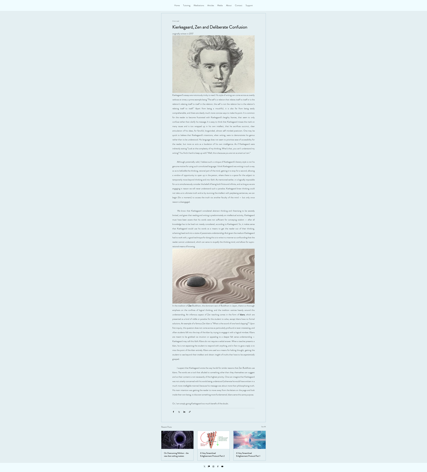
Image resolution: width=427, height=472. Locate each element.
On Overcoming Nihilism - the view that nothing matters (176, 454)
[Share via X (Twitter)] (179, 412)
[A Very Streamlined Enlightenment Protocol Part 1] (250, 440)
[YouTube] (222, 466)
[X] (204, 466)
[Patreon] (209, 466)
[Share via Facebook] (173, 412)
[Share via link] (190, 412)
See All (263, 427)
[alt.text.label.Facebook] (218, 466)
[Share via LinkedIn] (184, 412)
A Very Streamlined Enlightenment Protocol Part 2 (212, 454)
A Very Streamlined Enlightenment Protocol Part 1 (248, 454)
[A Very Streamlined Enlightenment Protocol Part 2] (213, 440)
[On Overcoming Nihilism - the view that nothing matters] (177, 440)
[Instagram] (213, 466)
